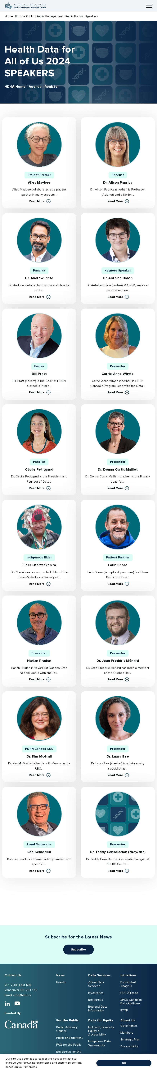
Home (9, 16)
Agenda (35, 86)
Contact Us (13, 975)
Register (52, 86)
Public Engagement (50, 16)
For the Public (24, 16)
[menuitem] (72, 994)
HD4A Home (15, 86)
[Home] (25, 6)
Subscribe (78, 949)
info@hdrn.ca (22, 995)
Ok (124, 1063)
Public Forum (74, 16)
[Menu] (149, 6)
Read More (40, 201)
